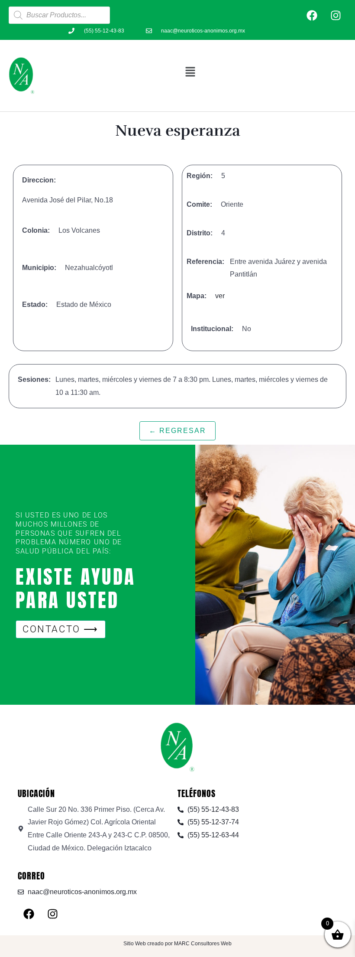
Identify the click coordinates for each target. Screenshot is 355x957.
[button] (190, 71)
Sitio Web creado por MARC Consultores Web (177, 944)
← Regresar (177, 430)
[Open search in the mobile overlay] (59, 15)
